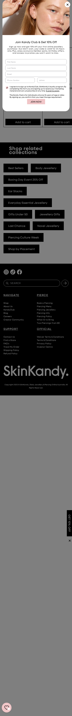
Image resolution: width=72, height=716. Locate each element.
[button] (67, 4)
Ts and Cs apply (52, 91)
